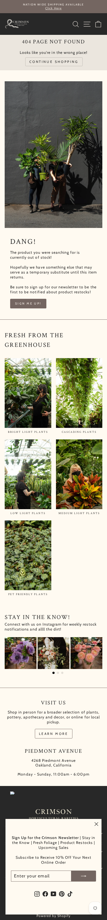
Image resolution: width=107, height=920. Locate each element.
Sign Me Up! (28, 303)
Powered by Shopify (53, 916)
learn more (53, 734)
